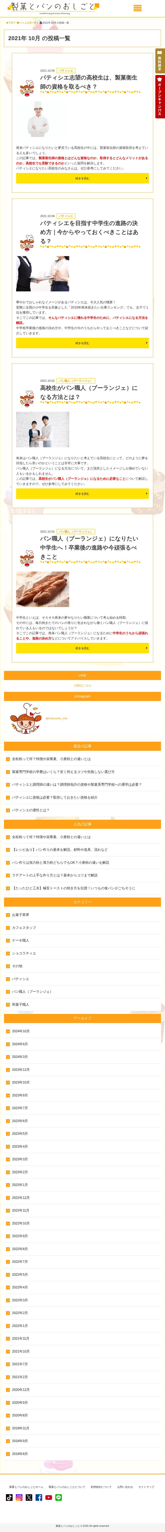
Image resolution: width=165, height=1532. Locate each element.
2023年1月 (20, 1185)
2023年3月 (20, 1159)
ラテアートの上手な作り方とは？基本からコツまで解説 (55, 875)
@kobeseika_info (57, 718)
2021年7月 (20, 1364)
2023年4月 (20, 1146)
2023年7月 (20, 1108)
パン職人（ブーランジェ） (32, 992)
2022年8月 (20, 1249)
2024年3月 (20, 1057)
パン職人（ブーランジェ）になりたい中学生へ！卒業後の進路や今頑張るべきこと (89, 547)
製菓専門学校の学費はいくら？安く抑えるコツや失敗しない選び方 (63, 772)
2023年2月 (20, 1172)
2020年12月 (21, 1390)
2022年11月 (20, 1210)
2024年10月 (21, 1031)
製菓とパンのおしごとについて (67, 1486)
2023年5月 (20, 1134)
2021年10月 (21, 1351)
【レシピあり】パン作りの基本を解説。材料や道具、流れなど (60, 850)
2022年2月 (20, 1313)
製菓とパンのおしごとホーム (26, 1486)
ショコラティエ (24, 953)
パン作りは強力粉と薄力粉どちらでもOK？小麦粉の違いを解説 (60, 863)
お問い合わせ (125, 1486)
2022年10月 (21, 1223)
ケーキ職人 (20, 940)
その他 (17, 966)
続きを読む (82, 178)
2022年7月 (20, 1262)
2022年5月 (20, 1274)
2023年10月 (21, 1082)
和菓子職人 (20, 1004)
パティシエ (20, 979)
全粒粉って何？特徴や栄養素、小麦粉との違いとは (51, 759)
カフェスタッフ (24, 928)
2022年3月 (20, 1300)
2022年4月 (20, 1287)
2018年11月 (20, 1428)
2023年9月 (20, 1095)
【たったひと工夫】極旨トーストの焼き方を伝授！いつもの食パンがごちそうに (73, 888)
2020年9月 (20, 1403)
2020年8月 (20, 1415)
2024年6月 (20, 1044)
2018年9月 (20, 1441)
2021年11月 (20, 1338)
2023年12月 (21, 1070)
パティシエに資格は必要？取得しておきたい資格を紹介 (55, 797)
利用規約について (101, 1486)
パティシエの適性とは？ (31, 810)
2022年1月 (20, 1326)
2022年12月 (21, 1198)
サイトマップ (146, 1486)
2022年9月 (20, 1236)
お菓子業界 (20, 915)
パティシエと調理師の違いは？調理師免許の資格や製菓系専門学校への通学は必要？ (77, 784)
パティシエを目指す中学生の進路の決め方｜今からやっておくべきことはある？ (89, 232)
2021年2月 (20, 1377)
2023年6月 (20, 1121)
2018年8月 (20, 1454)
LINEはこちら (82, 685)
